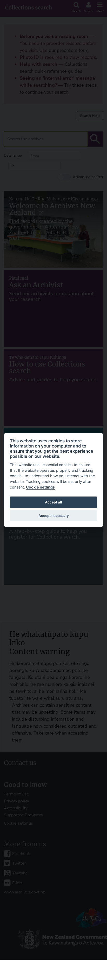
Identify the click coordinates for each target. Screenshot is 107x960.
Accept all (53, 502)
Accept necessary (53, 516)
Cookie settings (40, 487)
